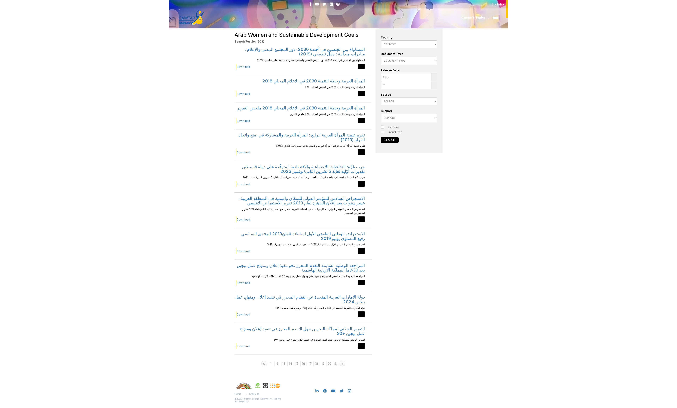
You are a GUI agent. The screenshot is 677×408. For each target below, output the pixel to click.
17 (310, 363)
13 (283, 363)
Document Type (392, 54)
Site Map (254, 393)
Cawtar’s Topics (473, 17)
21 (335, 363)
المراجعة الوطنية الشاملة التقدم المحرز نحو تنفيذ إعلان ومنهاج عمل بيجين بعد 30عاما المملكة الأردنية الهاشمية (301, 268)
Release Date (390, 70)
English (497, 4)
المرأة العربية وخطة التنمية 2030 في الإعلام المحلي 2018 (313, 81)
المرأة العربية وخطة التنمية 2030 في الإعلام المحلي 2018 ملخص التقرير (301, 108)
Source (386, 94)
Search (390, 140)
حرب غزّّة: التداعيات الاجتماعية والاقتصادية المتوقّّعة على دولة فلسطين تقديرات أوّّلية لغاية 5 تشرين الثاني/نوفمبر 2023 (303, 169)
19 (323, 363)
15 (296, 363)
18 (316, 363)
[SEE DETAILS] (361, 66)
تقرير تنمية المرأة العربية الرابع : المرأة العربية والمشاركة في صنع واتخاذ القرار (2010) (302, 137)
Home (237, 393)
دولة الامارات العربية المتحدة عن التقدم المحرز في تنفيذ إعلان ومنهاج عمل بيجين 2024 (300, 299)
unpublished (395, 131)
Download (243, 67)
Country (386, 37)
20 (329, 363)
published (393, 127)
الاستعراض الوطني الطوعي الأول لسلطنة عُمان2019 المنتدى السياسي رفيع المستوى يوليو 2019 (303, 236)
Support (386, 111)
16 (303, 363)
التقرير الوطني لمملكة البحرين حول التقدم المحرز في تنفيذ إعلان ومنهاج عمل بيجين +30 (302, 331)
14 (290, 363)
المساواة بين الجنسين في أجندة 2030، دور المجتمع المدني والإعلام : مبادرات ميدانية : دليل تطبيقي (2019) (305, 51)
